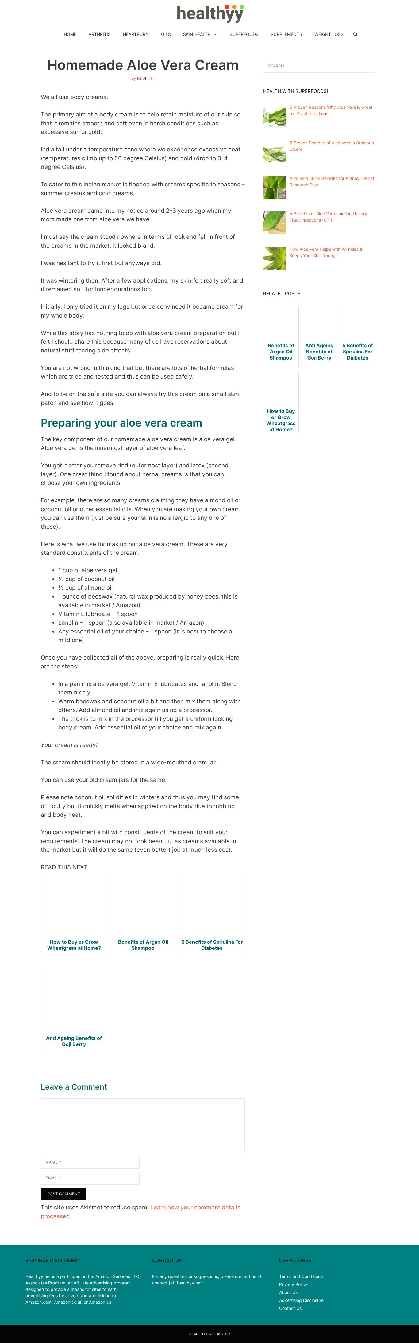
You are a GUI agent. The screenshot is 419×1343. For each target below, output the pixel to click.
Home (70, 34)
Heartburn (136, 34)
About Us (288, 1292)
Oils (166, 34)
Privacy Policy (293, 1284)
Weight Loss (329, 34)
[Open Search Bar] (355, 34)
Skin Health (197, 34)
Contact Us (290, 1308)
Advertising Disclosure (301, 1300)
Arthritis (100, 34)
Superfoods (244, 34)
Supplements (286, 34)
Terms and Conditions (301, 1276)
